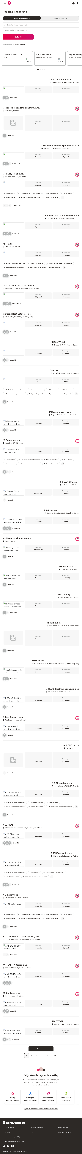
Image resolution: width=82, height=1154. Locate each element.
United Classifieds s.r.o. (19, 1151)
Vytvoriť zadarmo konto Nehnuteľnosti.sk (41, 1109)
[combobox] (39, 25)
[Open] (77, 25)
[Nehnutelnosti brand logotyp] (5, 3)
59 (55, 1056)
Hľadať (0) (18, 37)
